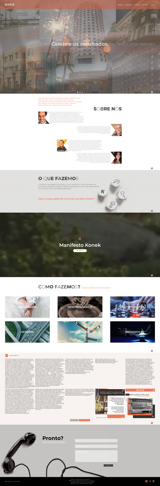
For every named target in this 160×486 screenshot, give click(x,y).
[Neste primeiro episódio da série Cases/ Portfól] (50, 373)
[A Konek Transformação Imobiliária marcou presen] (20, 403)
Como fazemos (145, 4)
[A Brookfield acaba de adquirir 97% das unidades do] (110, 403)
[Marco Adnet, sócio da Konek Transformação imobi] (80, 403)
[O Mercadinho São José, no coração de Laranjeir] (140, 403)
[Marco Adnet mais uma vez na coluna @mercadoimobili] (110, 373)
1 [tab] (77, 92)
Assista (81, 250)
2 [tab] (80, 92)
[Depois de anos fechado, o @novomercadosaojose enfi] (50, 403)
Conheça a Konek (81, 51)
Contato (153, 4)
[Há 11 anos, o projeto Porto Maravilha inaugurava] (20, 373)
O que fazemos (128, 4)
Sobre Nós (120, 4)
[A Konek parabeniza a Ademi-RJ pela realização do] (140, 373)
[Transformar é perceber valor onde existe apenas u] (80, 373)
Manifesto (136, 4)
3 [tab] (82, 92)
